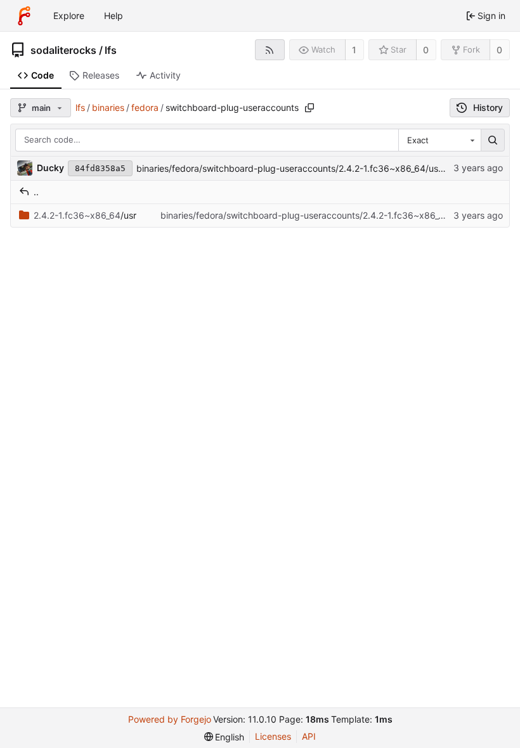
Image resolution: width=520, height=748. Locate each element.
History (488, 107)
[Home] (24, 15)
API (309, 736)
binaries (108, 107)
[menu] (224, 737)
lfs (111, 50)
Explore (68, 15)
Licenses (273, 736)
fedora (145, 107)
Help (113, 15)
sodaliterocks (63, 50)
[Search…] (493, 140)
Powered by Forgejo (169, 719)
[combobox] (439, 140)
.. (36, 191)
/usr (85, 215)
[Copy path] (309, 108)
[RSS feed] (270, 49)
